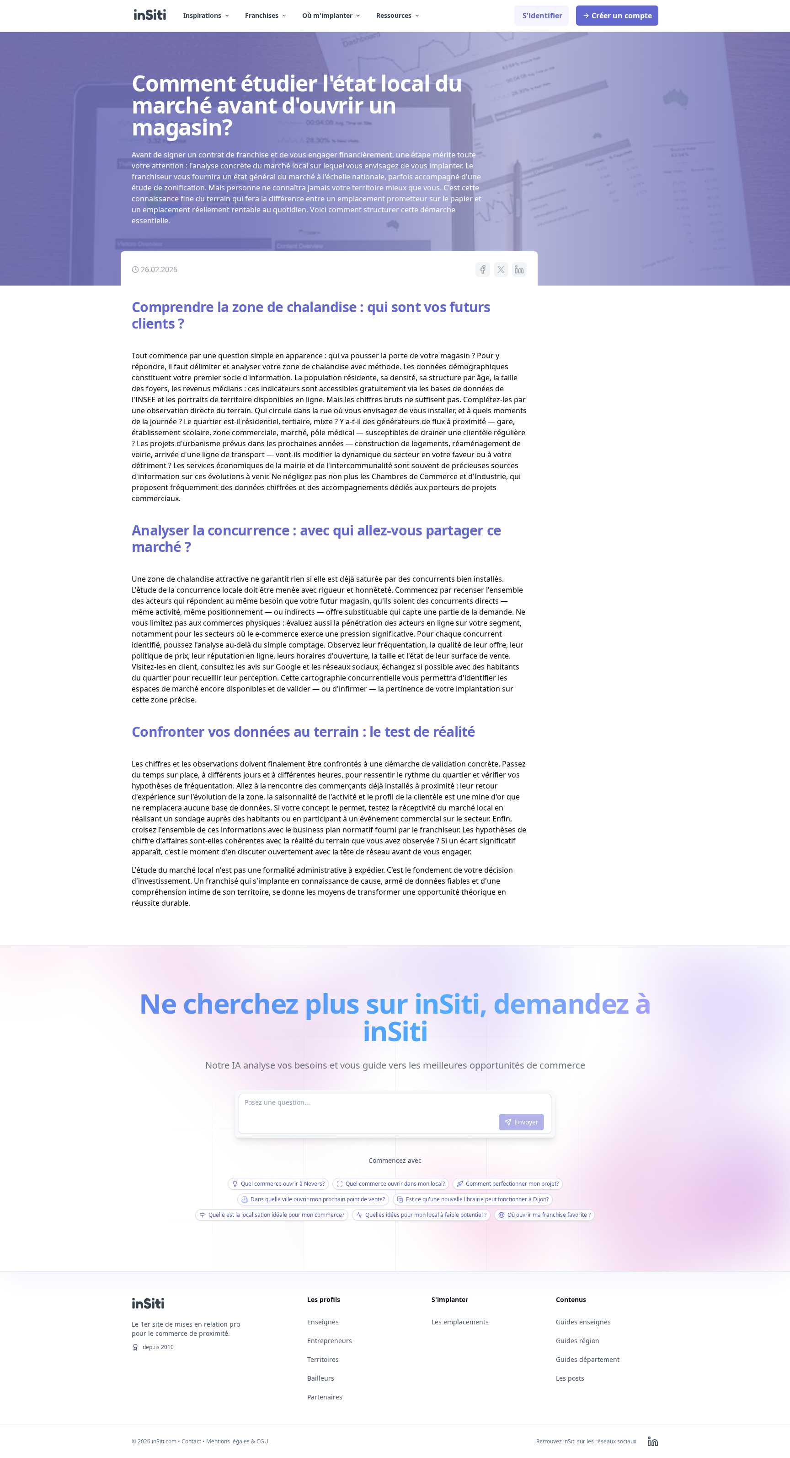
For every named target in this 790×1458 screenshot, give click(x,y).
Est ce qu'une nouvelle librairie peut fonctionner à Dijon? (477, 1199)
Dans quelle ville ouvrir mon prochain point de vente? (318, 1199)
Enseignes (323, 1322)
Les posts (570, 1378)
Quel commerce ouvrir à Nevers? (283, 1184)
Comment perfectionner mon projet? (512, 1184)
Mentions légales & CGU (237, 1441)
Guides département (587, 1359)
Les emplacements (460, 1322)
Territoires (323, 1359)
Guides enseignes (583, 1322)
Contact (191, 1441)
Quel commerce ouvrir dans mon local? (395, 1184)
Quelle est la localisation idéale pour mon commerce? (276, 1215)
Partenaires (324, 1397)
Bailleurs (320, 1378)
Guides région (577, 1340)
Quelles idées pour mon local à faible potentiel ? (425, 1215)
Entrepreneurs (329, 1340)
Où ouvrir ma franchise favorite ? (549, 1215)
